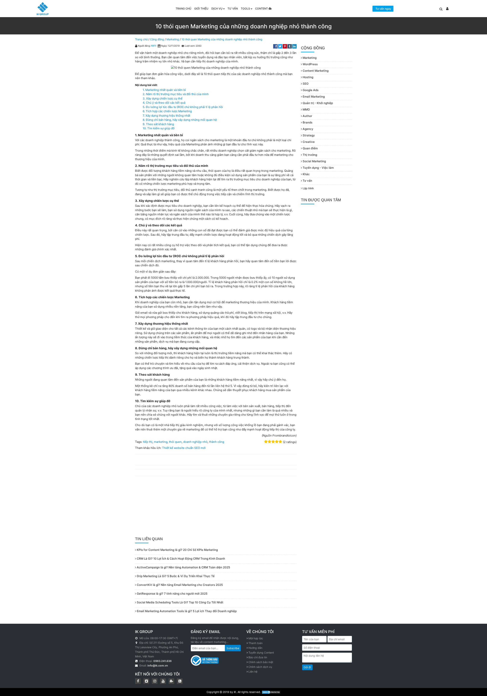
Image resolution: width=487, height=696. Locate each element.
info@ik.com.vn (157, 665)
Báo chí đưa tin (257, 657)
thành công (216, 442)
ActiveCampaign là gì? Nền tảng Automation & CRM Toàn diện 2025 (183, 567)
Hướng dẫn (255, 647)
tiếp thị (147, 442)
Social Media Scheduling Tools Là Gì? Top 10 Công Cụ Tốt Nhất (179, 602)
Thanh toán (255, 643)
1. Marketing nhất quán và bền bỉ (164, 90)
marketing (160, 442)
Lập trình (308, 188)
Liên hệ (252, 671)
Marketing (172, 39)
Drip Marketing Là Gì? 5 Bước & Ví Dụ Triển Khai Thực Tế (175, 576)
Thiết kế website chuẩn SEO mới (184, 448)
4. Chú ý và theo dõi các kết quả (164, 102)
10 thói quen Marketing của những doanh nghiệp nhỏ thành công (221, 39)
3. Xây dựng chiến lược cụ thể (162, 98)
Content (262, 8)
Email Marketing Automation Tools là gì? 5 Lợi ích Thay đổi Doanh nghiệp (186, 611)
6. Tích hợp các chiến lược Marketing (167, 111)
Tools (245, 8)
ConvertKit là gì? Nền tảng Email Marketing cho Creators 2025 (179, 585)
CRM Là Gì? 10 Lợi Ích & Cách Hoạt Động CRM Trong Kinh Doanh (180, 558)
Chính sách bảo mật (260, 662)
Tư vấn (233, 8)
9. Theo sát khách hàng (158, 124)
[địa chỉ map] (137, 642)
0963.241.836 (162, 661)
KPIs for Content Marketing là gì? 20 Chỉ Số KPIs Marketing (177, 550)
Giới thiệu (201, 8)
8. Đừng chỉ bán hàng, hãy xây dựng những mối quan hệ (180, 120)
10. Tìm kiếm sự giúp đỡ (158, 128)
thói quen (175, 442)
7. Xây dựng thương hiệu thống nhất (166, 115)
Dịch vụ (216, 8)
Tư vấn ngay (383, 8)
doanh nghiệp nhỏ (195, 442)
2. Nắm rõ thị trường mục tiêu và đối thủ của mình (176, 94)
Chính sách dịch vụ (260, 666)
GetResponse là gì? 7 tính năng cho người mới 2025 (171, 593)
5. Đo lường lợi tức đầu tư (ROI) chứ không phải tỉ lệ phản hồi (183, 107)
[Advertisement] (216, 506)
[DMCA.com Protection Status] (271, 692)
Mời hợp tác (255, 638)
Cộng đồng (157, 39)
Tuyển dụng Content (261, 652)
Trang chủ (183, 8)
